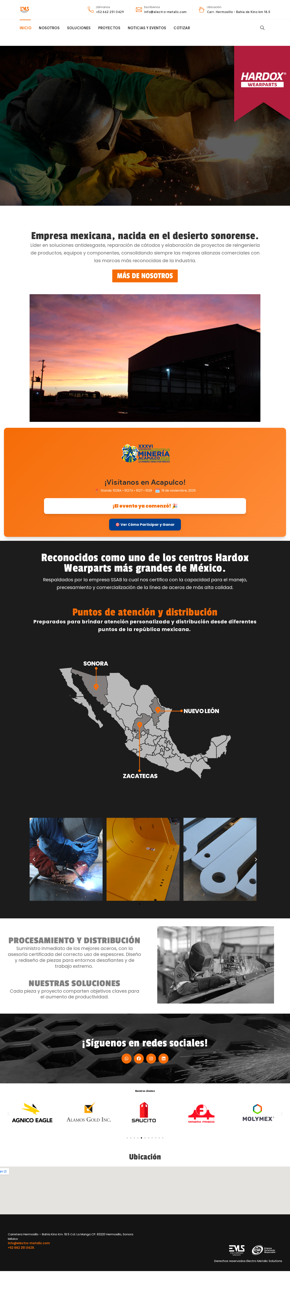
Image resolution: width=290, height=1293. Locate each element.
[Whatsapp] (126, 1058)
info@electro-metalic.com (165, 12)
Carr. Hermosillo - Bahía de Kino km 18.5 (238, 12)
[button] (34, 859)
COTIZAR (182, 28)
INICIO (25, 28)
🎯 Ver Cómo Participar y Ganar (145, 524)
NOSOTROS (49, 28)
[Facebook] (139, 1058)
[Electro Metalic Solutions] (24, 9)
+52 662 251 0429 (110, 12)
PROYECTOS (109, 28)
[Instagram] (151, 1058)
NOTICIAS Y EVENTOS (147, 28)
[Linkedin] (163, 1058)
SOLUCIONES (79, 28)
